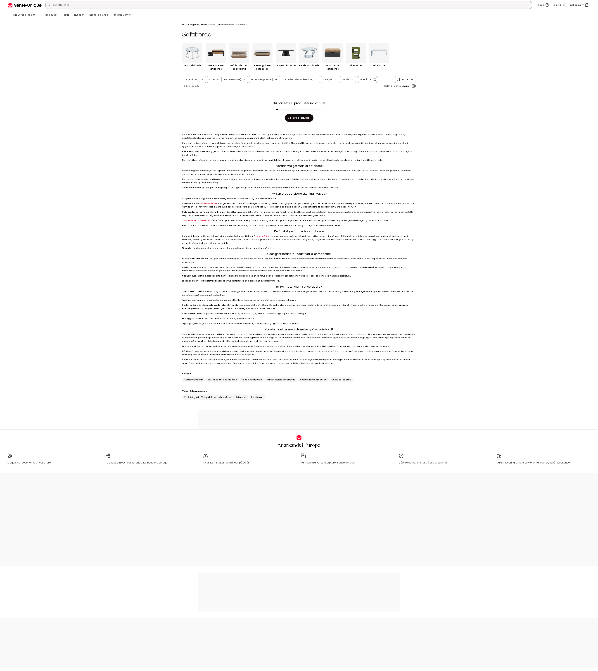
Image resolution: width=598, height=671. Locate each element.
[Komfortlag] (183, 24)
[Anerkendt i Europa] (24, 4)
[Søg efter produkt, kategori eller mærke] (49, 5)
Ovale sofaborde (341, 379)
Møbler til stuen (208, 24)
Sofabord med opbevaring (196, 220)
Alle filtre (365, 79)
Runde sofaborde (252, 379)
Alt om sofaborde (226, 24)
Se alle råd (257, 397)
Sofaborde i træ (193, 379)
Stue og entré (192, 24)
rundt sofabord (263, 236)
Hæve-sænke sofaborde (281, 379)
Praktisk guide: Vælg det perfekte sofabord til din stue (215, 397)
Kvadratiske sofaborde (313, 379)
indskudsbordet (209, 203)
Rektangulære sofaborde (222, 379)
